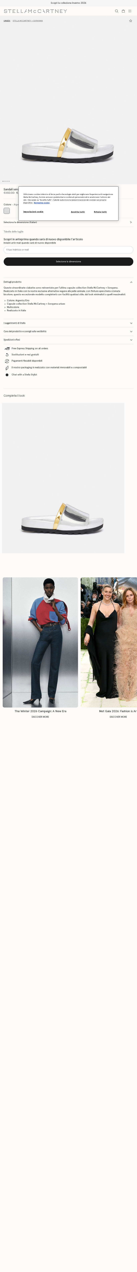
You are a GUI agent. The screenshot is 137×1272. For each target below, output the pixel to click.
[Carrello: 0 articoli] (123, 11)
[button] (68, 100)
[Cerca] (116, 11)
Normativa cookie (42, 203)
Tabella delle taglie (13, 232)
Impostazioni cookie (33, 212)
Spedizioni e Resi (12, 340)
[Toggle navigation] (130, 11)
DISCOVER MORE (40, 717)
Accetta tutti (78, 212)
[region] (68, 203)
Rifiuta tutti (100, 212)
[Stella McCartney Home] (35, 11)
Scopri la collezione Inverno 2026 (68, 3)
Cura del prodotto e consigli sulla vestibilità (25, 331)
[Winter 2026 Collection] (40, 642)
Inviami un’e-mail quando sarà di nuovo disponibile (30, 243)
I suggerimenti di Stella (14, 323)
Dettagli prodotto (13, 282)
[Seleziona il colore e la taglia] (131, 21)
